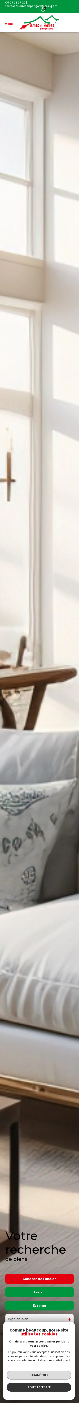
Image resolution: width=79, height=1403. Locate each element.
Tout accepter (39, 1387)
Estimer (40, 1305)
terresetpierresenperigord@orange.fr (31, 6)
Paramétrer (39, 1375)
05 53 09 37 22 (15, 2)
